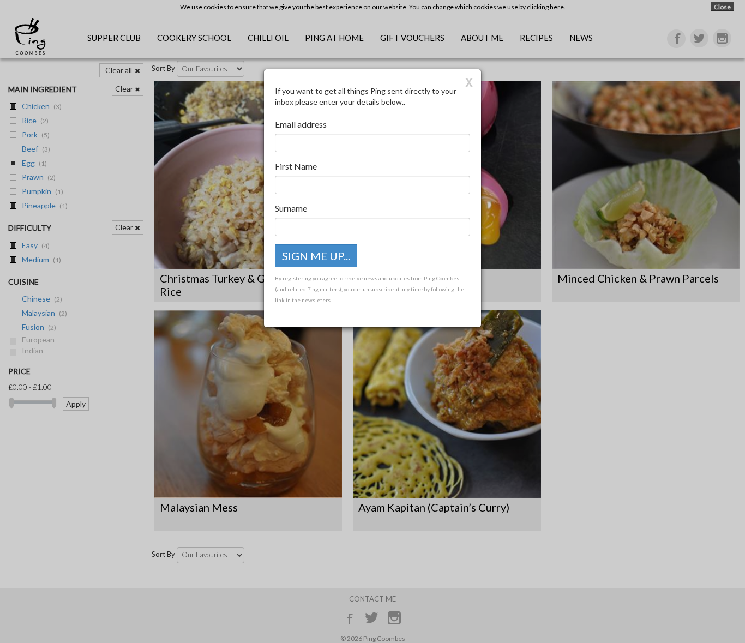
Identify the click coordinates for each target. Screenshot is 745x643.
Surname (291, 208)
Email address (301, 124)
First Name (296, 166)
